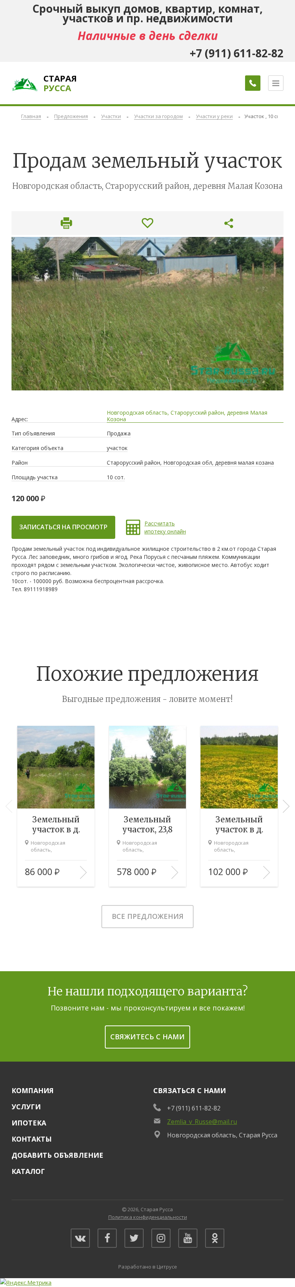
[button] (286, 806)
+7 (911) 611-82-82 (193, 1108)
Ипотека (29, 1122)
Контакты (32, 1139)
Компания (33, 1090)
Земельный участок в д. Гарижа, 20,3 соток (239, 825)
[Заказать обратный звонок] (252, 83)
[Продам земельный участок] (147, 313)
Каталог (28, 1171)
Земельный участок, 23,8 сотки (147, 825)
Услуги (26, 1106)
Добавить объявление (57, 1155)
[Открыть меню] (275, 83)
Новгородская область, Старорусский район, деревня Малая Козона (187, 416)
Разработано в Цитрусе (147, 1266)
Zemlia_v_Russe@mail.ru (202, 1121)
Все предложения (148, 916)
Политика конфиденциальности (147, 1217)
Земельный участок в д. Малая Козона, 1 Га (55, 825)
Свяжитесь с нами (147, 1036)
